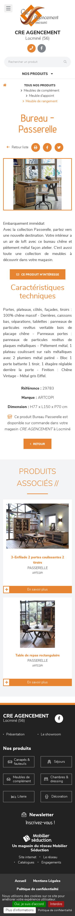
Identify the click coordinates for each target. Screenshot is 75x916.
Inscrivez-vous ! (40, 822)
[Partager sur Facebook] (47, 147)
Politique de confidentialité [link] (55, 910)
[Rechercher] (66, 62)
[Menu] (8, 8)
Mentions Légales (46, 881)
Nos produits (35, 74)
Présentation (15, 734)
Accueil (20, 881)
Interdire (56, 904)
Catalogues (26, 862)
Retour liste (20, 147)
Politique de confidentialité (38, 889)
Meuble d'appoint (41, 95)
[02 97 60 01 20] (31, 48)
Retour (39, 444)
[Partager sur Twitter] (59, 147)
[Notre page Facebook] (42, 48)
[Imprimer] (35, 147)
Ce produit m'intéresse (40, 274)
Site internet (27, 857)
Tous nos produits (39, 85)
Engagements (51, 862)
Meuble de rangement (41, 101)
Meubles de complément (41, 90)
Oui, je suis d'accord (29, 904)
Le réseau (50, 857)
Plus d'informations (20, 910)
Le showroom (51, 734)
